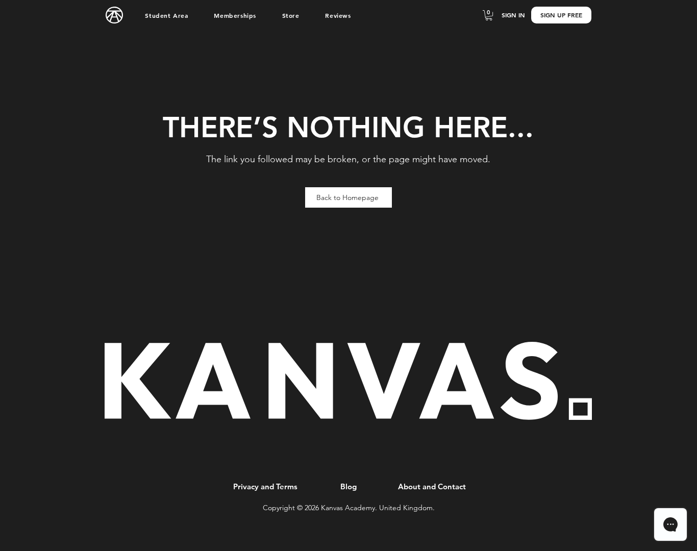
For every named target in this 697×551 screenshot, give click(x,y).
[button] (166, 15)
